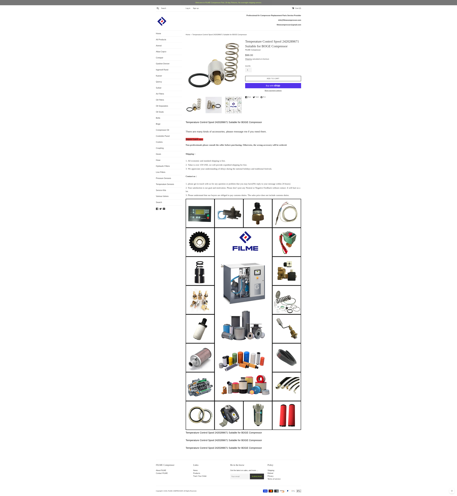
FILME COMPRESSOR (175, 491)
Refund (270, 473)
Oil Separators (162, 106)
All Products (161, 40)
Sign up (196, 8)
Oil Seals (160, 112)
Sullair (158, 88)
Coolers (159, 142)
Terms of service (274, 479)
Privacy (270, 476)
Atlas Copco (161, 52)
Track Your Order (200, 476)
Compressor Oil (162, 130)
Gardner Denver (162, 64)
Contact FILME (162, 473)
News (195, 470)
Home (158, 34)
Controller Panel (163, 136)
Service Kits (161, 190)
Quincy (159, 82)
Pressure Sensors (163, 178)
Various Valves (162, 196)
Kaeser (159, 76)
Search (159, 202)
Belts (158, 118)
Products (196, 473)
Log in (188, 8)
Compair (159, 58)
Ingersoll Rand (162, 70)
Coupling (160, 148)
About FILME (161, 470)
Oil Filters (160, 100)
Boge (158, 124)
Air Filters (160, 94)
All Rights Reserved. (190, 491)
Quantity (248, 66)
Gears (158, 154)
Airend (158, 46)
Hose (158, 160)
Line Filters (160, 172)
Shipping (248, 59)
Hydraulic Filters (163, 166)
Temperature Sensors (165, 184)
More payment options (273, 90)
